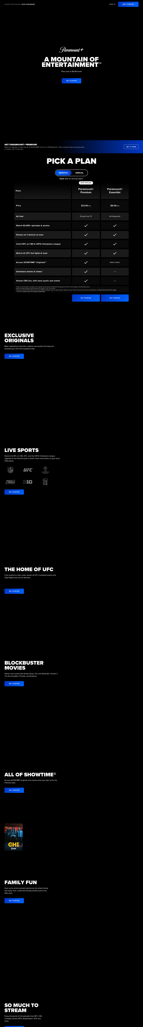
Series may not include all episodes (34, 291)
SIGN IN (112, 4)
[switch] (71, 173)
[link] (128, 4)
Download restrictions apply (107, 290)
